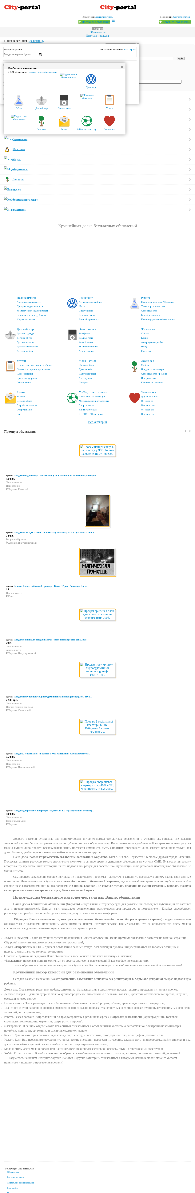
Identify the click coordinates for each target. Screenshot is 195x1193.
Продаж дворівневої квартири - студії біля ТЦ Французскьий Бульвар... (54, 810)
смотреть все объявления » (43, 71)
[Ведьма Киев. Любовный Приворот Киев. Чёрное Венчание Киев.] (97, 562)
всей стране (130, 49)
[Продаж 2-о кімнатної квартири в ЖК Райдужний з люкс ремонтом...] (97, 727)
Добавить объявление (176, 22)
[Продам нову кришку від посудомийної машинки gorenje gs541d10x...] (97, 670)
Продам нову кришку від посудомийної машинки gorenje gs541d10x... (53, 696)
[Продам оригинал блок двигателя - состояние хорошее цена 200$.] (97, 615)
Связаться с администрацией (20, 1182)
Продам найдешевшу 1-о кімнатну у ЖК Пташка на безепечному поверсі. (55, 475)
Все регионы (36, 40)
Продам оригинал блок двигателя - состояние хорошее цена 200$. (50, 639)
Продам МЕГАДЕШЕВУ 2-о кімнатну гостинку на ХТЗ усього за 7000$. (54, 532)
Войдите (164, 17)
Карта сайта (12, 1188)
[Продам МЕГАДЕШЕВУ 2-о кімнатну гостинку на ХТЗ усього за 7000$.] (97, 511)
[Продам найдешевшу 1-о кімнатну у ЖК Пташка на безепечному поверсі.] (97, 450)
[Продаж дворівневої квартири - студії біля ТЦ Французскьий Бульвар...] (97, 786)
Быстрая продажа (97, 35)
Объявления (97, 32)
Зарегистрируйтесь (181, 17)
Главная (97, 28)
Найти (180, 58)
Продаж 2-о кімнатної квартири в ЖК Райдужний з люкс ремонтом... (52, 753)
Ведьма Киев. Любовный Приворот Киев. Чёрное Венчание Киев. (50, 586)
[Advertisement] (97, 264)
